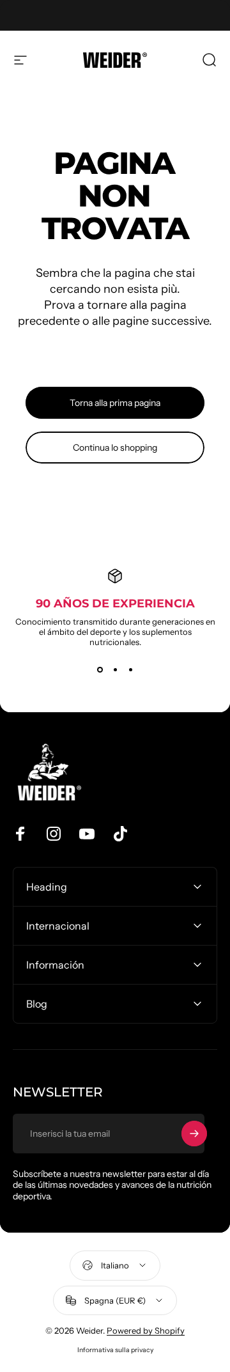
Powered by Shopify (146, 1330)
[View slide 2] (115, 670)
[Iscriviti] (194, 1133)
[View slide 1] (99, 670)
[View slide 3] (130, 670)
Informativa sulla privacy (115, 1350)
